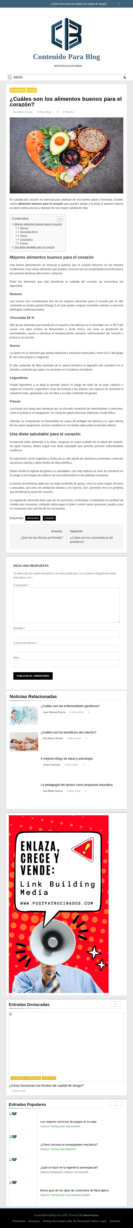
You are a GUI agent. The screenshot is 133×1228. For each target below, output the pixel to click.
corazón (49, 518)
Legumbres (26, 239)
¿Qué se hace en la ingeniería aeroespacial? (69, 1167)
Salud (32, 90)
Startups (49, 1078)
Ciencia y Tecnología (52, 1126)
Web (16, 657)
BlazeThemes (91, 1215)
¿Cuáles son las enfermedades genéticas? (70, 706)
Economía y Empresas (26, 1078)
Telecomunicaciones (77, 1195)
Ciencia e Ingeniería (51, 1172)
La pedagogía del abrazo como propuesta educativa (77, 785)
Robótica (70, 1149)
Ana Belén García (22, 112)
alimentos (33, 518)
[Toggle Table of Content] (58, 219)
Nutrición (17, 90)
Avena (23, 235)
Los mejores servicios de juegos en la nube (68, 1121)
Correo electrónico (25, 642)
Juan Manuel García (54, 712)
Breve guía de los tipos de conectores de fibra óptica (74, 1190)
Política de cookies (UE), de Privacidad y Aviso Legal (74, 1221)
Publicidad (19, 1221)
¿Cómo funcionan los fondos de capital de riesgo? (79, 3)
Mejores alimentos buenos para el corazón (38, 224)
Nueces (24, 228)
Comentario (21, 585)
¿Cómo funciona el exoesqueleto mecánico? (68, 1144)
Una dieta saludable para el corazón (34, 247)
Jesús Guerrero (51, 764)
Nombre (19, 628)
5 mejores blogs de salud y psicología (67, 758)
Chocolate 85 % (29, 232)
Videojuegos (72, 1126)
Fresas (24, 243)
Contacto (115, 1221)
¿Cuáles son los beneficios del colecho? (68, 732)
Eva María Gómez (53, 738)
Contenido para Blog (66, 57)
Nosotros (34, 1221)
